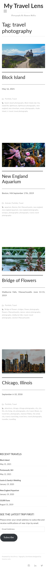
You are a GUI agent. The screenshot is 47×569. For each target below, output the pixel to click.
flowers (5, 312)
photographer (14, 213)
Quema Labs (6, 559)
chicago (15, 408)
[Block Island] (23, 56)
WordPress (14, 556)
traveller (5, 419)
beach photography (17, 103)
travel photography (21, 111)
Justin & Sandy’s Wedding (10, 480)
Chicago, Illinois (17, 383)
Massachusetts (27, 207)
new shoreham (13, 108)
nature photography (33, 312)
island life (5, 106)
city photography (19, 411)
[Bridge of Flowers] (23, 259)
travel (11, 111)
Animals (8, 203)
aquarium (8, 207)
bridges (21, 309)
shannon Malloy (26, 414)
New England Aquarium (9, 491)
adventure (8, 408)
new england (38, 207)
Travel (14, 99)
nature (22, 312)
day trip (37, 103)
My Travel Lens (23, 6)
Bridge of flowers (11, 309)
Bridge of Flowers (19, 280)
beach (7, 103)
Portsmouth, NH (6, 470)
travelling (12, 419)
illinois (36, 411)
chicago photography (26, 408)
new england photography (28, 210)
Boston (14, 207)
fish (19, 207)
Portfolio (8, 99)
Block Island (13, 77)
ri (7, 111)
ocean (22, 108)
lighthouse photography (27, 106)
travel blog (14, 417)
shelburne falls (17, 315)
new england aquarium (10, 210)
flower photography (31, 309)
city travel (30, 411)
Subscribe (9, 537)
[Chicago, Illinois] (23, 361)
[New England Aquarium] (23, 155)
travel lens (23, 417)
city (36, 408)
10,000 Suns (5, 501)
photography (30, 108)
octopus (5, 213)
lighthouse (13, 106)
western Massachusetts (21, 318)
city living (8, 411)
